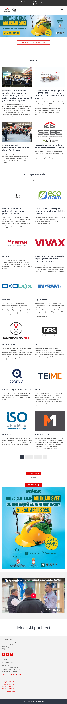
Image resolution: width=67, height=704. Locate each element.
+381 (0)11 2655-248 (8, 682)
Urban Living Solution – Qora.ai (16, 389)
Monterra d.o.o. (42, 434)
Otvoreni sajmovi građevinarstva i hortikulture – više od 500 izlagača (16, 147)
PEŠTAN (5, 256)
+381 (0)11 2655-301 (8, 684)
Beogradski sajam (40, 701)
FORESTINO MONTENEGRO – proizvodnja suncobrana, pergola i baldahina (15, 211)
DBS (37, 344)
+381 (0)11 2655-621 (8, 688)
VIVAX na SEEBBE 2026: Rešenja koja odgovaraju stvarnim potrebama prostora (49, 258)
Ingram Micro (41, 299)
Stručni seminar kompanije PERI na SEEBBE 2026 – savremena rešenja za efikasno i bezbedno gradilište (49, 94)
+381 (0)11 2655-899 (8, 686)
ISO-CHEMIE (7, 434)
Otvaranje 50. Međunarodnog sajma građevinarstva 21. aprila (49, 146)
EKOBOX (6, 299)
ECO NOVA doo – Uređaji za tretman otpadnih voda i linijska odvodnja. (50, 211)
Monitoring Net (9, 344)
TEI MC (38, 389)
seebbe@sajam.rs (11, 691)
